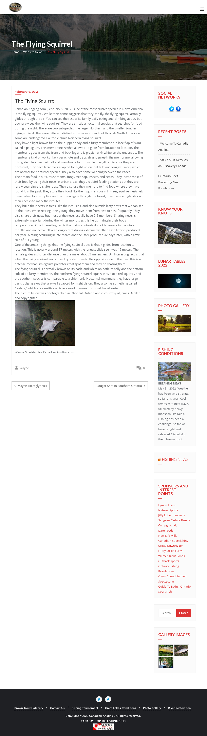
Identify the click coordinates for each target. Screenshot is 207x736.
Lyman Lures (166, 505)
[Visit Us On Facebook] (178, 109)
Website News (32, 52)
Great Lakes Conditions (120, 708)
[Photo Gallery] (174, 323)
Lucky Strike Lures (170, 551)
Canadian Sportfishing (173, 541)
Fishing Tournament (85, 708)
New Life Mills (167, 536)
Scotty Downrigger (170, 546)
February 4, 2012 (26, 91)
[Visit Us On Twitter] (171, 109)
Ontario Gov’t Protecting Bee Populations (168, 182)
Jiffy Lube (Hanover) (171, 515)
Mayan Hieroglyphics (32, 386)
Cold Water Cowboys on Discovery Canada (173, 163)
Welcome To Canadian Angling (174, 147)
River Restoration (179, 708)
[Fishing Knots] (174, 233)
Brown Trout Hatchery (28, 708)
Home (15, 52)
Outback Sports (168, 561)
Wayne (24, 368)
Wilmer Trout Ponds (171, 556)
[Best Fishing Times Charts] (174, 281)
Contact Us (57, 708)
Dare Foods (165, 530)
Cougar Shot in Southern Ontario (119, 386)
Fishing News (175, 459)
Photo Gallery (152, 708)
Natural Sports (168, 510)
